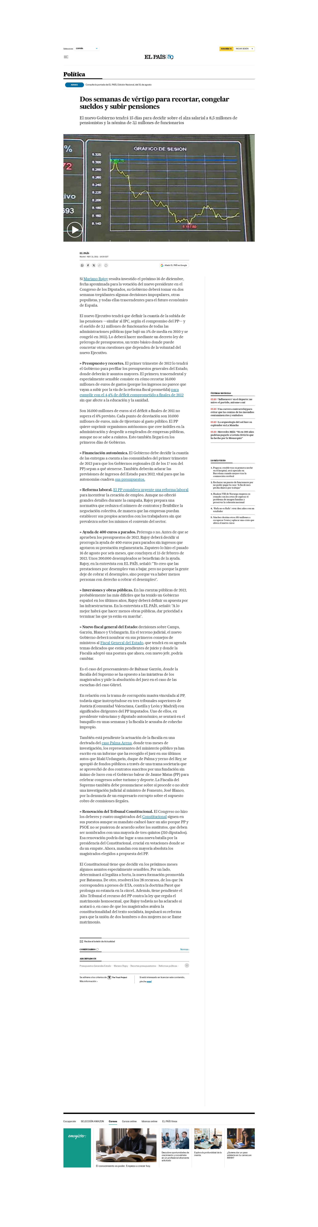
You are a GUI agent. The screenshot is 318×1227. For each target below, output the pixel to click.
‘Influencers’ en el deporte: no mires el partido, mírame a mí (231, 401)
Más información (88, 981)
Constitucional (154, 816)
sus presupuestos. (130, 479)
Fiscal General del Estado (121, 642)
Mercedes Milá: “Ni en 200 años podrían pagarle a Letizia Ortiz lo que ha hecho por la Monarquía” (232, 435)
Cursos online (129, 1121)
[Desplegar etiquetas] (187, 965)
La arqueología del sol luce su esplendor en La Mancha (231, 424)
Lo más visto (218, 460)
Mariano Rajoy (95, 279)
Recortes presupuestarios (143, 966)
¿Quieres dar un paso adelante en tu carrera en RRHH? (239, 1155)
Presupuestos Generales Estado (95, 966)
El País (84, 253)
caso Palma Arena (117, 743)
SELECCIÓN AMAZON (92, 1121)
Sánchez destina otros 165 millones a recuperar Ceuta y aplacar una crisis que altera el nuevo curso (233, 520)
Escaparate (69, 1121)
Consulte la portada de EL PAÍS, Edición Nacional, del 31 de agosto (119, 84)
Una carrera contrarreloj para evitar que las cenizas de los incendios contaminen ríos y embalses (232, 412)
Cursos (113, 1121)
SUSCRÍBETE (226, 49)
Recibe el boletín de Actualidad (99, 941)
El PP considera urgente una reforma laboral (150, 489)
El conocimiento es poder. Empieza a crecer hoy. (123, 1166)
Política (74, 74)
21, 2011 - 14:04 (97, 257)
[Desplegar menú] (66, 57)
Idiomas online (149, 1121)
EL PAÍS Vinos (169, 1121)
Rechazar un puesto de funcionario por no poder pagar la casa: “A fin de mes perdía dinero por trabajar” (233, 485)
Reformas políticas (168, 966)
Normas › (184, 949)
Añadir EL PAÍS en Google (176, 265)
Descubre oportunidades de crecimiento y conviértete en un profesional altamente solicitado (175, 1156)
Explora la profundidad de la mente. (208, 1153)
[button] (159, 188)
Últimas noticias (221, 393)
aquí (149, 981)
